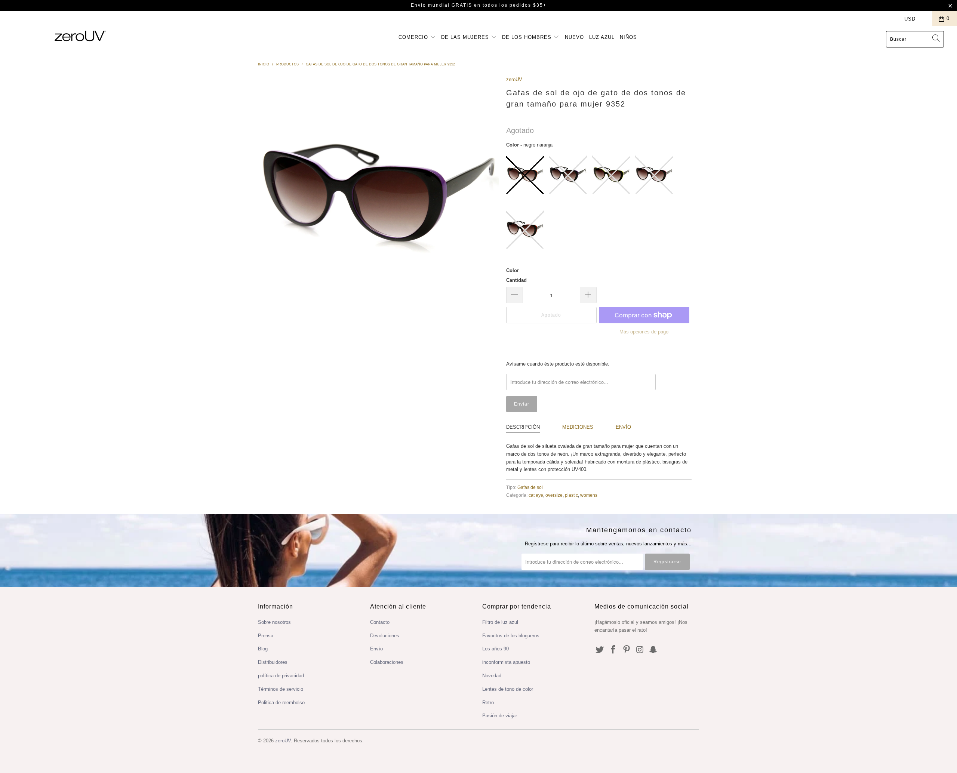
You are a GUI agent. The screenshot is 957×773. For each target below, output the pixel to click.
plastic (571, 495)
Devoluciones (384, 635)
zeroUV (514, 79)
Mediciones (577, 427)
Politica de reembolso (281, 702)
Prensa (265, 635)
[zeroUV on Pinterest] (626, 650)
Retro (488, 702)
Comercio (414, 37)
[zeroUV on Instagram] (640, 650)
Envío (623, 427)
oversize (554, 495)
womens (588, 495)
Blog (263, 649)
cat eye (536, 495)
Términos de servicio (280, 689)
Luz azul (602, 37)
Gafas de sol (530, 487)
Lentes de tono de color (507, 689)
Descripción (523, 427)
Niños (628, 37)
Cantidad (516, 280)
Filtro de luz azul (500, 622)
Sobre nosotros (274, 622)
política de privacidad (281, 675)
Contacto (380, 622)
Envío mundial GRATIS (441, 5)
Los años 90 (495, 649)
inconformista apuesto (506, 662)
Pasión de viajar (499, 715)
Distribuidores (272, 662)
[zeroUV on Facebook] (613, 650)
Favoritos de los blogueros (510, 635)
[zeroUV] (80, 35)
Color (512, 270)
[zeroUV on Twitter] (600, 650)
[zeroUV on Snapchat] (653, 650)
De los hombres (527, 37)
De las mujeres (466, 37)
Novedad (491, 675)
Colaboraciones (386, 662)
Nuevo (574, 37)
